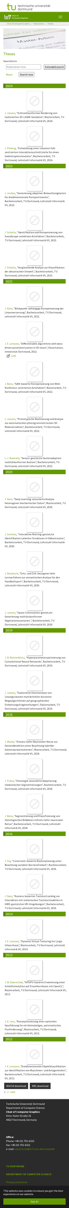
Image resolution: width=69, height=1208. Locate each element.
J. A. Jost (10, 1021)
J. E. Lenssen (12, 343)
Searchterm (10, 61)
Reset (9, 74)
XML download (40, 1086)
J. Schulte (10, 232)
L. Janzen (10, 419)
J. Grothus (10, 534)
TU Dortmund (15, 1166)
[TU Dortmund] (28, 6)
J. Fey (8, 861)
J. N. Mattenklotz (15, 657)
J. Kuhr (8, 308)
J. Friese (9, 780)
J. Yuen (8, 499)
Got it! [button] (34, 1201)
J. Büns (9, 383)
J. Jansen (10, 113)
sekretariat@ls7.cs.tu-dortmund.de (35, 1149)
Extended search (54, 67)
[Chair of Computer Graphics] (16, 17)
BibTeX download (16, 1086)
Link (13, 355)
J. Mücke (9, 741)
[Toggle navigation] (60, 17)
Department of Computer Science (29, 1174)
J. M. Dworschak (14, 982)
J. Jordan (10, 193)
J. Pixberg (10, 148)
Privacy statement (16, 1182)
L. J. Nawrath (12, 458)
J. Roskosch (11, 573)
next (12, 1092)
